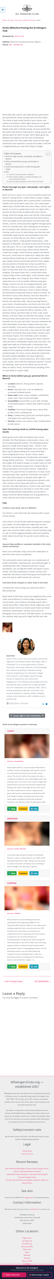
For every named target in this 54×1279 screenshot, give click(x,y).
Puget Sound (27, 1238)
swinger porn (28, 1197)
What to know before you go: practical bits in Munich (22, 162)
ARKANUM (12, 818)
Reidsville (27, 1255)
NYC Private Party (13, 981)
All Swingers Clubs (27, 14)
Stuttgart (17, 913)
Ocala (27, 1252)
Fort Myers (27, 1264)
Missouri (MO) (27, 1261)
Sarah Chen (19, 36)
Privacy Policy (27, 1151)
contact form (34, 1209)
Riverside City (27, 1244)
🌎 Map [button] (11, 809)
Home (5, 20)
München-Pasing (29, 20)
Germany (18, 20)
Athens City (27, 1249)
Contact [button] (23, 809)
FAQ (7, 172)
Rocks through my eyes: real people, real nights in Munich (24, 157)
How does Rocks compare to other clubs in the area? (26, 181)
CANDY (10, 731)
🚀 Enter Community (12, 1275)
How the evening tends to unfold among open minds (23, 168)
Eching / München (20, 849)
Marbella (27, 1258)
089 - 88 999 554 (16, 44)
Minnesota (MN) (27, 1246)
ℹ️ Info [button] (34, 809)
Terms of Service (27, 1154)
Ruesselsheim (19, 761)
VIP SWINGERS (42, 981)
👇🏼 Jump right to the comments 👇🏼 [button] (27, 715)
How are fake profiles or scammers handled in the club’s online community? (25, 178)
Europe (10, 20)
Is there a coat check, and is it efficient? (21, 174)
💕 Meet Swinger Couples (39, 1275)
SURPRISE (11, 883)
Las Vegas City (27, 1241)
